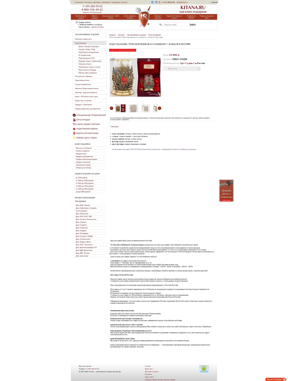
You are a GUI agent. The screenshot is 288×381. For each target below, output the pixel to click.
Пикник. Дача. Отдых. (86, 138)
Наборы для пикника (83, 168)
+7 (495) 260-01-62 (92, 369)
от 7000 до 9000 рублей (84, 189)
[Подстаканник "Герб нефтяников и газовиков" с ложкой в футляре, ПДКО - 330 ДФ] (135, 77)
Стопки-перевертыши (83, 84)
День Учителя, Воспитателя (86, 219)
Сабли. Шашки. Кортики (88, 124)
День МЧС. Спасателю (84, 245)
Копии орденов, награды (130, 17)
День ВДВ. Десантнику (84, 250)
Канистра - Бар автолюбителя (86, 92)
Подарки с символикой (83, 105)
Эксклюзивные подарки (80, 17)
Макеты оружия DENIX (87, 133)
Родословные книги (82, 80)
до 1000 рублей (81, 178)
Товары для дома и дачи (207, 17)
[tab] (114, 126)
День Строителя (82, 228)
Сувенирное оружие (83, 165)
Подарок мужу (81, 154)
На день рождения (83, 151)
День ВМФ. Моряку (83, 205)
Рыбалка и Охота (85, 64)
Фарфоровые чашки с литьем (89, 67)
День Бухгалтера (82, 256)
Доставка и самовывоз (101, 2)
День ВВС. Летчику (83, 253)
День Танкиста (81, 222)
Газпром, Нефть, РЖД (87, 49)
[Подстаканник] (133, 108)
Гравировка (116, 2)
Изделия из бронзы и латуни (174, 17)
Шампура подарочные (83, 39)
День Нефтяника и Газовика (86, 208)
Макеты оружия (95, 17)
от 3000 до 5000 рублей (84, 183)
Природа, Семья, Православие (90, 61)
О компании (78, 2)
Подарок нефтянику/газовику (86, 159)
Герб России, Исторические (89, 52)
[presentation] (111, 108)
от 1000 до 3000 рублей (84, 180)
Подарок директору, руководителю (88, 109)
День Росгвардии (82, 233)
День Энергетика (82, 214)
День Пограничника (83, 239)
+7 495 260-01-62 (92, 6)
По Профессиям (85, 55)
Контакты (88, 2)
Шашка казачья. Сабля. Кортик (110, 17)
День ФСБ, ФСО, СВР (84, 216)
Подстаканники (80, 43)
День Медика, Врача (83, 242)
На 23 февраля (81, 211)
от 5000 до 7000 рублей (84, 186)
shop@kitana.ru (182, 2)
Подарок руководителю (84, 156)
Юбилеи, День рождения (88, 73)
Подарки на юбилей (191, 17)
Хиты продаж (83, 120)
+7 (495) (168, 2)
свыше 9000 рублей (83, 192)
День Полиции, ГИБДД (84, 236)
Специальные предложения (91, 115)
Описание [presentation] (115, 127)
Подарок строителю (83, 162)
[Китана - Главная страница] (144, 17)
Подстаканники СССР (86, 58)
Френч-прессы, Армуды (87, 70)
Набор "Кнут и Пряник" (83, 100)
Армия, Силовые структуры (89, 46)
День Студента (81, 225)
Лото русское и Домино (83, 76)
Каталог (124, 2)
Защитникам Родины (87, 129)
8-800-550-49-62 (92, 9)
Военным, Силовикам (84, 148)
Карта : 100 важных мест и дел (86, 96)
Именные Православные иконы (86, 88)
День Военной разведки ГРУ (86, 247)
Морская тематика (157, 17)
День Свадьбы (81, 230)
